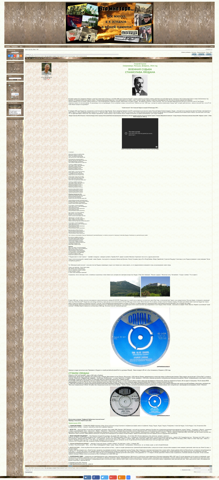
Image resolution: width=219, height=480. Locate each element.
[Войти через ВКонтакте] (9, 56)
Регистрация (15, 46)
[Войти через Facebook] (12, 56)
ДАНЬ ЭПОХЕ (31, 56)
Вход (21, 46)
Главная (7, 46)
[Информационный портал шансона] (15, 87)
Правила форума (201, 52)
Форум (26, 56)
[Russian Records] (15, 95)
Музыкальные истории (39, 56)
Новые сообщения (186, 52)
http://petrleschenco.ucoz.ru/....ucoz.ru (81, 464)
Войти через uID (15, 52)
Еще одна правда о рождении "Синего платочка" (54, 56)
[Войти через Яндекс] (15, 56)
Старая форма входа (15, 59)
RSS (37, 49)
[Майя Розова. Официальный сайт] (15, 90)
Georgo (46, 61)
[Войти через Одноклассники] (21, 56)
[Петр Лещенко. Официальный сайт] (15, 107)
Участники (193, 52)
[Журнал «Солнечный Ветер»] (15, 98)
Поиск (207, 52)
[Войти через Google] (18, 55)
